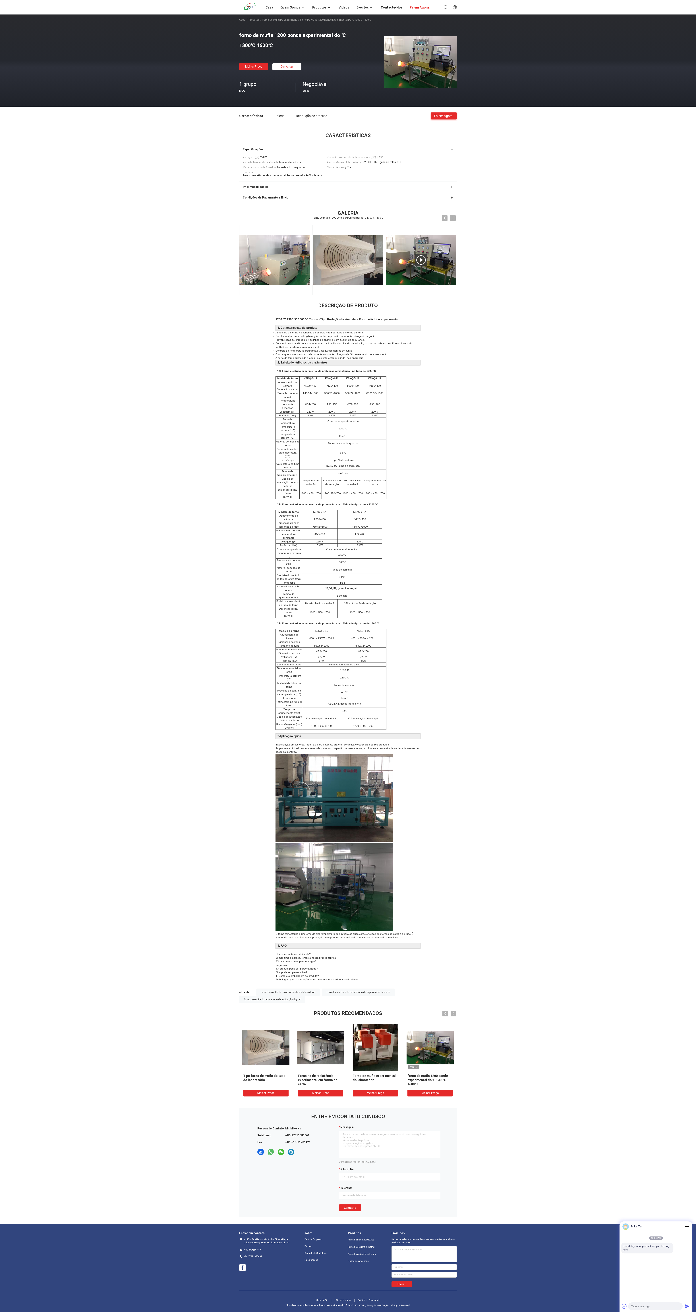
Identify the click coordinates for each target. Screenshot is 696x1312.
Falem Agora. (443, 116)
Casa (242, 19)
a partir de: (347, 1169)
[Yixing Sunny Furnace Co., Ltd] (250, 6)
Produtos (254, 19)
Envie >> (401, 1284)
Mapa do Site (322, 1300)
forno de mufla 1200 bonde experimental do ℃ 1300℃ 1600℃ (427, 1080)
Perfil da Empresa (313, 1239)
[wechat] (281, 1152)
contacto (350, 1207)
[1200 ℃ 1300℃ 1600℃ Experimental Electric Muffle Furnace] (274, 260)
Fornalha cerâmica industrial (362, 1254)
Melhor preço (253, 66)
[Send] (687, 1306)
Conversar (287, 66)
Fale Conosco (311, 1260)
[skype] (291, 1152)
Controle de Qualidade (315, 1253)
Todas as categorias (358, 1261)
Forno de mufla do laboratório (279, 19)
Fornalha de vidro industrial (361, 1247)
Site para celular (343, 1300)
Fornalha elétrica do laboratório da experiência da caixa (358, 992)
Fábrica (308, 1246)
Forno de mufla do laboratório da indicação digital (272, 999)
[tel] (301, 1152)
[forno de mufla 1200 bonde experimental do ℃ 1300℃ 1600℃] (420, 62)
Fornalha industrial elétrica (361, 1239)
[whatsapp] (271, 1152)
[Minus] (687, 1226)
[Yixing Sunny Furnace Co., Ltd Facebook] (242, 1267)
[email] (260, 1152)
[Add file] (624, 1306)
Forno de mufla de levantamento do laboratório (288, 992)
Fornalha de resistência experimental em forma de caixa (317, 1080)
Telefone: (346, 1187)
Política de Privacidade (369, 1300)
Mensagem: (347, 1127)
